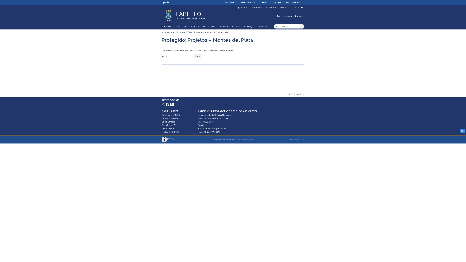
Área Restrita (299, 8)
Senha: (165, 56)
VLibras (300, 16)
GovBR (166, 2)
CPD (302, 139)
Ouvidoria (212, 26)
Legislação (277, 3)
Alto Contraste (285, 16)
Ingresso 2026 (189, 26)
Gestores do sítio (264, 26)
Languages (244, 8)
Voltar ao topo (297, 94)
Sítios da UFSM (285, 8)
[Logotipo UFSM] (168, 14)
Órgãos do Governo (293, 3)
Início (177, 26)
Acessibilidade (271, 8)
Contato (202, 26)
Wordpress (250, 139)
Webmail (224, 26)
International (257, 8)
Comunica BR (229, 3)
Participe (264, 3)
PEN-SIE (235, 26)
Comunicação (248, 26)
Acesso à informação (247, 3)
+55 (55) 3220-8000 (170, 132)
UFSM (296, 139)
